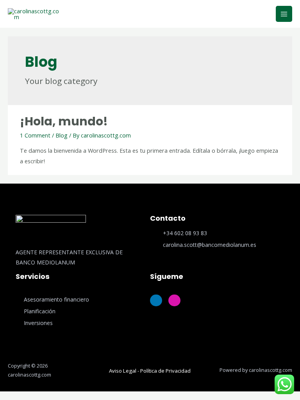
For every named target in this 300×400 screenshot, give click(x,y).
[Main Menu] (284, 14)
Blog (61, 135)
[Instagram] (174, 301)
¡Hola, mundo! (64, 121)
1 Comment (35, 135)
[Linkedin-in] (156, 301)
